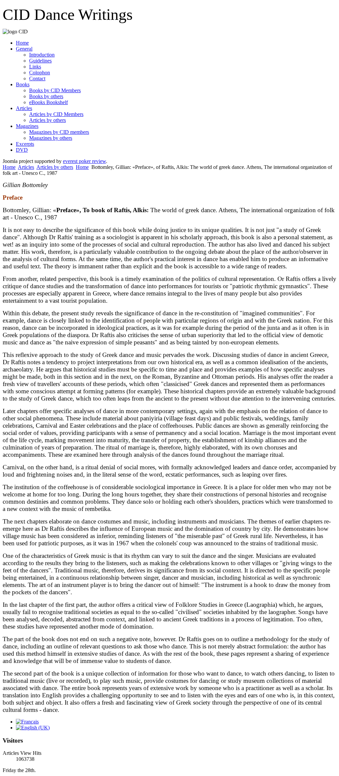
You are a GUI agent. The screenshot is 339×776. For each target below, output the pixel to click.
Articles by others (47, 120)
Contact (37, 78)
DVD (22, 150)
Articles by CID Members (56, 114)
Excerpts (25, 144)
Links (35, 66)
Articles (24, 108)
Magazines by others (50, 138)
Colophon (39, 72)
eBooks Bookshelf (48, 102)
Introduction (42, 55)
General (24, 49)
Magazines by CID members (59, 132)
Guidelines (40, 60)
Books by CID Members (55, 90)
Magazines (27, 126)
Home (22, 43)
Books (22, 84)
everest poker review (84, 161)
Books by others (46, 96)
